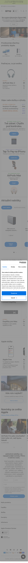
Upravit (13, 297)
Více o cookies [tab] (22, 267)
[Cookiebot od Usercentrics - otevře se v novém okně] (19, 263)
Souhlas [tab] (4, 267)
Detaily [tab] (13, 267)
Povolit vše (14, 293)
